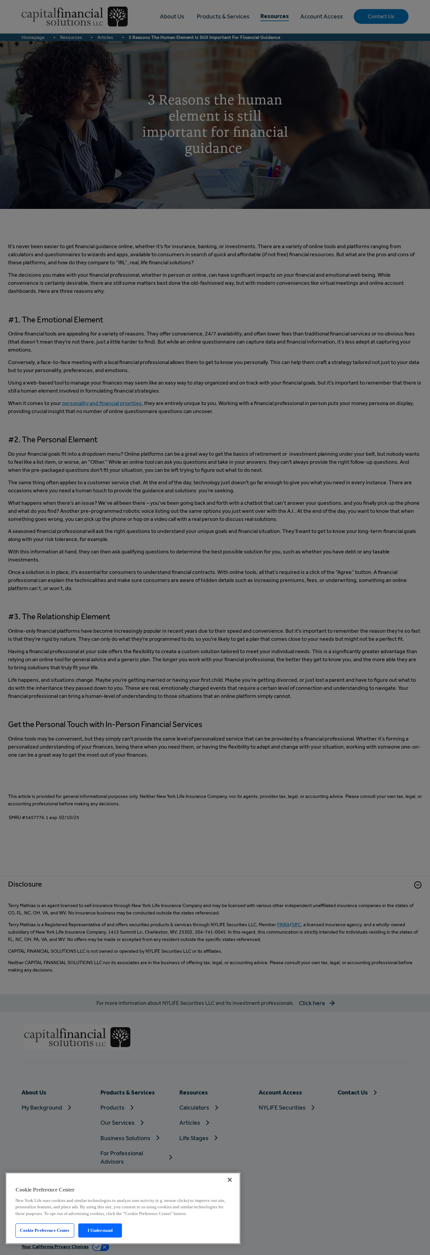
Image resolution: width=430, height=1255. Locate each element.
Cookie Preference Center (45, 1230)
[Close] (229, 1179)
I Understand (100, 1230)
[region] (123, 1208)
